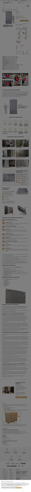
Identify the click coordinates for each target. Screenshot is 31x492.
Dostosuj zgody (12, 487)
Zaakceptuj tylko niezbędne (5, 487)
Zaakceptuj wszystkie (18, 487)
